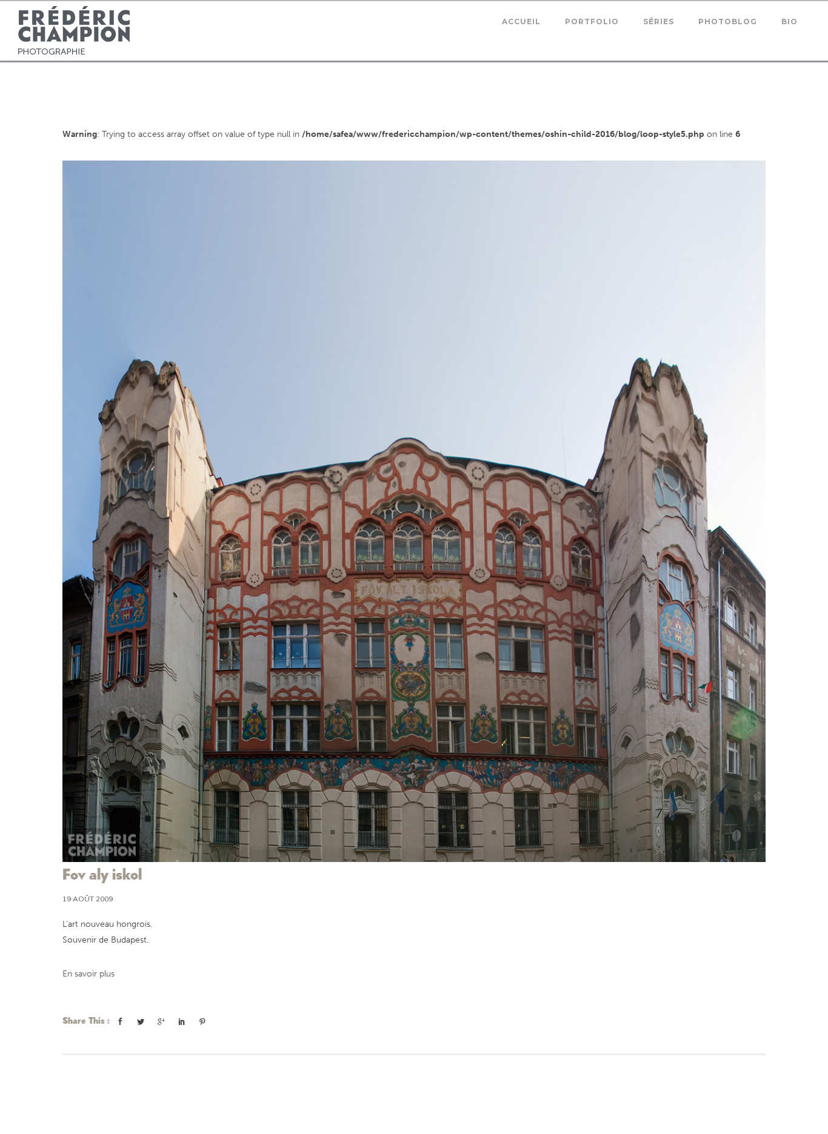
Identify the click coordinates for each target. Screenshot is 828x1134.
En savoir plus (88, 974)
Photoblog (727, 21)
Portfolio (592, 21)
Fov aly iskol (102, 874)
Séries (658, 21)
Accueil (521, 21)
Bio (789, 21)
